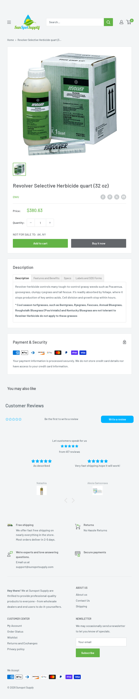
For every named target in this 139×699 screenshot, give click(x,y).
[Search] (108, 22)
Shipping (81, 606)
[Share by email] (123, 197)
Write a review (117, 419)
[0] (129, 22)
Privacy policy (16, 649)
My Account (14, 625)
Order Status (15, 631)
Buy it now (98, 243)
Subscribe (87, 652)
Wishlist (12, 637)
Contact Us (83, 600)
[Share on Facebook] (103, 197)
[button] (66, 500)
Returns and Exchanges (22, 643)
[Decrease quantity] (31, 222)
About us (81, 594)
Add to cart (40, 243)
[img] (69, 446)
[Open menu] (9, 22)
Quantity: (19, 222)
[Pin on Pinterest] (109, 197)
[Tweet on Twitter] (116, 197)
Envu (16, 197)
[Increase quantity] (50, 222)
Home (10, 39)
